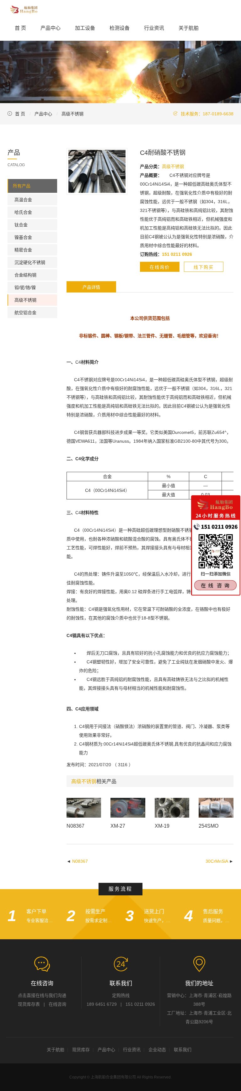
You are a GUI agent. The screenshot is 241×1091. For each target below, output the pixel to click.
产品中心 (50, 28)
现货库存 (81, 1049)
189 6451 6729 (102, 1004)
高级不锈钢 (72, 113)
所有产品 (21, 185)
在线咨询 (57, 1004)
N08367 (80, 861)
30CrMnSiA (217, 861)
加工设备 (85, 28)
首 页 (20, 28)
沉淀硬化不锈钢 (29, 262)
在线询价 (160, 267)
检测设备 (120, 28)
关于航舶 (189, 28)
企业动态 (157, 1049)
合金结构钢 (25, 274)
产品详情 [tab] (91, 287)
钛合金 (21, 224)
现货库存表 (29, 1004)
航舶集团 (24, 9)
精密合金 (23, 249)
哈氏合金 (23, 212)
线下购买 (204, 267)
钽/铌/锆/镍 (25, 287)
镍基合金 (23, 237)
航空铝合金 (25, 312)
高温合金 (23, 199)
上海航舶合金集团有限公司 (113, 1077)
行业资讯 (154, 28)
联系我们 (25, 47)
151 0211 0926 (140, 1004)
